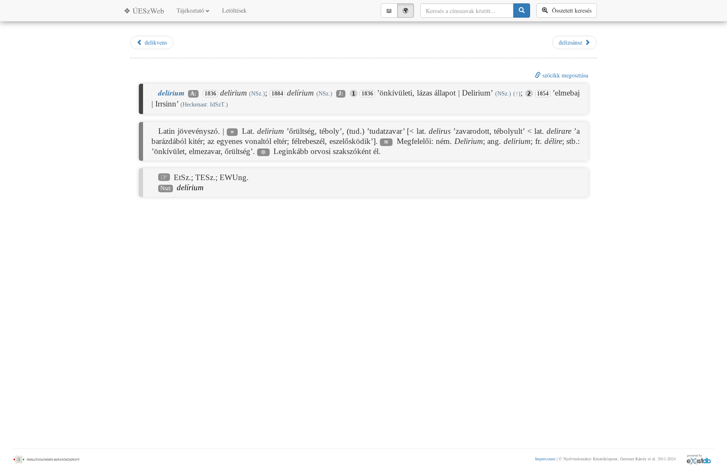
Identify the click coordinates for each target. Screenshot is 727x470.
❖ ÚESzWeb (144, 10)
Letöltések (234, 10)
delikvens (155, 42)
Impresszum (545, 459)
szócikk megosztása (564, 75)
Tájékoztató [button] (191, 10)
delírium (190, 187)
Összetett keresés (570, 10)
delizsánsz (571, 42)
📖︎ (389, 10)
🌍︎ (406, 10)
